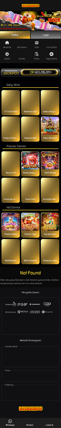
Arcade (22, 58)
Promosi (29, 425)
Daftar (15, 35)
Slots (36, 47)
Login (46, 35)
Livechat (49, 425)
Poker (36, 58)
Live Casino (51, 47)
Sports (7, 58)
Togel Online (51, 58)
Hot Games (22, 47)
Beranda (7, 47)
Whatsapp (10, 425)
